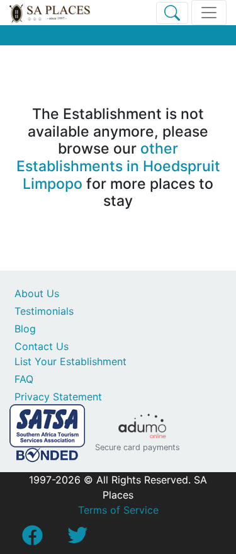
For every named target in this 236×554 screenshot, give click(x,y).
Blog (25, 328)
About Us (36, 293)
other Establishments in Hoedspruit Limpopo (118, 166)
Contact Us (41, 346)
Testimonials (44, 311)
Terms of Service (118, 510)
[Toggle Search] (172, 13)
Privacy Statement (58, 396)
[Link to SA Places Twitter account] (77, 539)
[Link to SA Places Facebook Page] (32, 539)
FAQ (23, 379)
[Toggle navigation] (209, 12)
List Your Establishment (70, 361)
